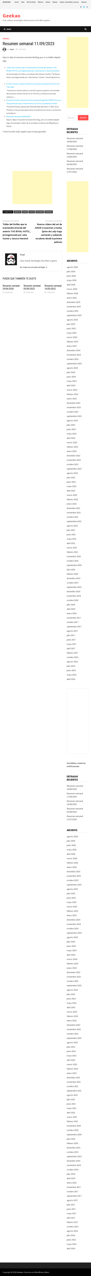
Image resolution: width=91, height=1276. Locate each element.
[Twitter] (84, 6)
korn (25, 212)
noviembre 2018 (74, 595)
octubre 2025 (72, 311)
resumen (39, 212)
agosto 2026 (72, 267)
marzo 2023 (72, 442)
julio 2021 (71, 530)
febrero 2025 (72, 341)
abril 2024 (71, 385)
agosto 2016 (72, 661)
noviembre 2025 (74, 306)
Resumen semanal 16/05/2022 (53, 287)
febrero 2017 (72, 652)
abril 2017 (71, 648)
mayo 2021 (71, 538)
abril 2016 (71, 679)
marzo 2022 (72, 495)
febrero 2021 (72, 552)
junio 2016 (71, 670)
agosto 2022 (72, 473)
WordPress (39, 1272)
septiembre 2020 (74, 565)
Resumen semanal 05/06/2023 (32, 287)
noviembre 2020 (74, 556)
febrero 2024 (72, 394)
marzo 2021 (72, 547)
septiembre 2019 (74, 587)
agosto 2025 (72, 319)
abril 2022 (71, 490)
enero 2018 (72, 613)
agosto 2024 (72, 368)
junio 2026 (71, 275)
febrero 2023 (72, 446)
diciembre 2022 (73, 455)
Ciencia (84, 2)
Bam (47, 1272)
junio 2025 (71, 328)
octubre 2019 (72, 582)
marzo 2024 (72, 389)
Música (40, 2)
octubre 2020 (72, 560)
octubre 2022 (72, 464)
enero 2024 (72, 398)
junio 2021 (71, 534)
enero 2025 (72, 346)
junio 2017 (71, 639)
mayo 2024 (71, 381)
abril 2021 (71, 543)
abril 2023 (71, 438)
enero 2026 (72, 297)
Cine (22, 2)
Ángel (12, 49)
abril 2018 (71, 609)
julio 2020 (71, 569)
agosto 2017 (72, 631)
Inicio (17, 2)
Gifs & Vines (31, 2)
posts (31, 212)
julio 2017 (71, 635)
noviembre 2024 (74, 354)
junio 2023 (71, 429)
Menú (9, 29)
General (6, 39)
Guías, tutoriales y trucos (69, 2)
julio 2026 (71, 271)
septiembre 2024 (74, 363)
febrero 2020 (72, 574)
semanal (48, 212)
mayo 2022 (71, 486)
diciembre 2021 (73, 508)
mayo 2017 (71, 644)
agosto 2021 (72, 525)
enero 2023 (72, 451)
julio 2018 (71, 604)
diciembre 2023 (73, 403)
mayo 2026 (71, 280)
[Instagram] (87, 6)
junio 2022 (71, 481)
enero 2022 (72, 503)
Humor (54, 2)
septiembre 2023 (74, 416)
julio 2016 (71, 666)
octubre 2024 (72, 359)
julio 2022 (71, 477)
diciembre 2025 (73, 302)
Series (48, 2)
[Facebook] (81, 6)
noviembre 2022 (74, 460)
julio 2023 (71, 425)
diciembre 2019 (73, 578)
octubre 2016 (72, 657)
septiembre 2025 (74, 315)
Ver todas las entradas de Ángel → (33, 267)
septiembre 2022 (74, 468)
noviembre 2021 (74, 512)
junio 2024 (71, 376)
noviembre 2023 (74, 407)
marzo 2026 (72, 289)
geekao (17, 212)
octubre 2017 (72, 622)
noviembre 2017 (74, 617)
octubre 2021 (72, 517)
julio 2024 (71, 372)
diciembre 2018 (73, 591)
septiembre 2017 (74, 626)
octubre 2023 (72, 411)
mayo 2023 (71, 433)
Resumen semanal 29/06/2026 (11, 287)
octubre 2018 (72, 600)
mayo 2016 (71, 674)
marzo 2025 (72, 337)
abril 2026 (71, 284)
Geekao (11, 15)
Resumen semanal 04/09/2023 (18, 116)
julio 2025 (71, 324)
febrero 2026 (72, 293)
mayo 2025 (71, 332)
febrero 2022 (72, 499)
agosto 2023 (72, 420)
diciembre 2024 (73, 350)
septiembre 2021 (74, 521)
